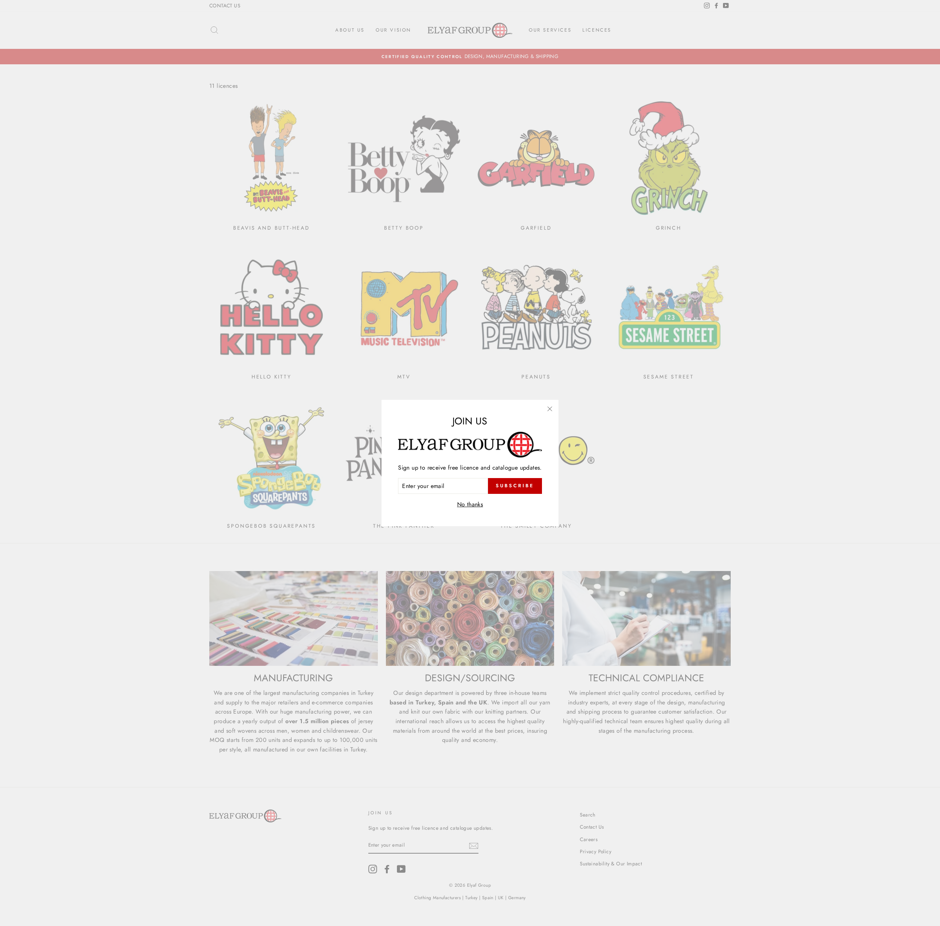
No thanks (470, 504)
